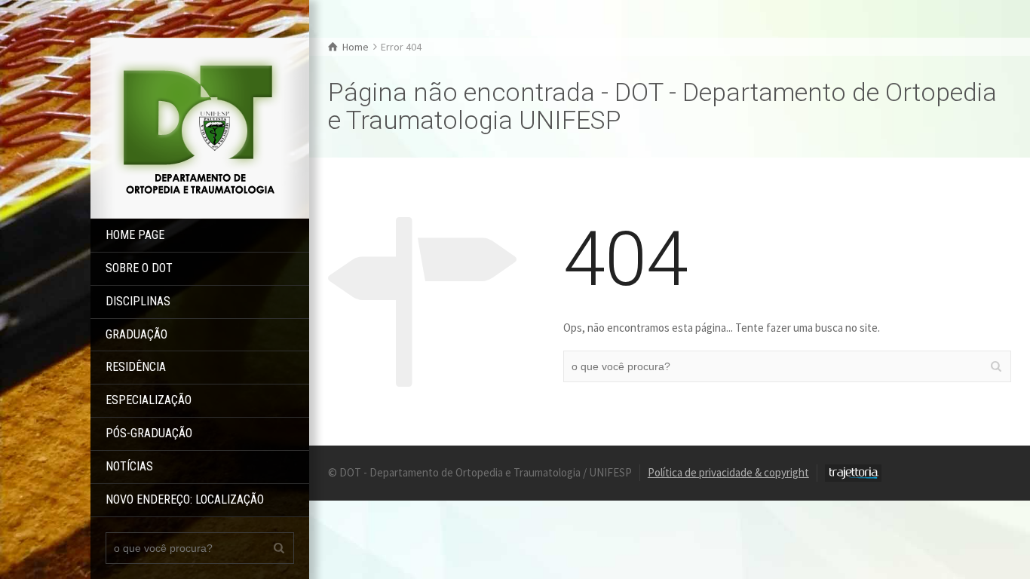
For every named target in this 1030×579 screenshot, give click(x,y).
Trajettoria (853, 473)
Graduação (136, 334)
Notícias (129, 466)
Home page (135, 235)
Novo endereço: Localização (185, 499)
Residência (136, 367)
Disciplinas (138, 301)
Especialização (149, 400)
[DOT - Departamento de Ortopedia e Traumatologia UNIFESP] (199, 127)
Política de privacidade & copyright (728, 472)
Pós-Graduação (149, 433)
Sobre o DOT (139, 268)
